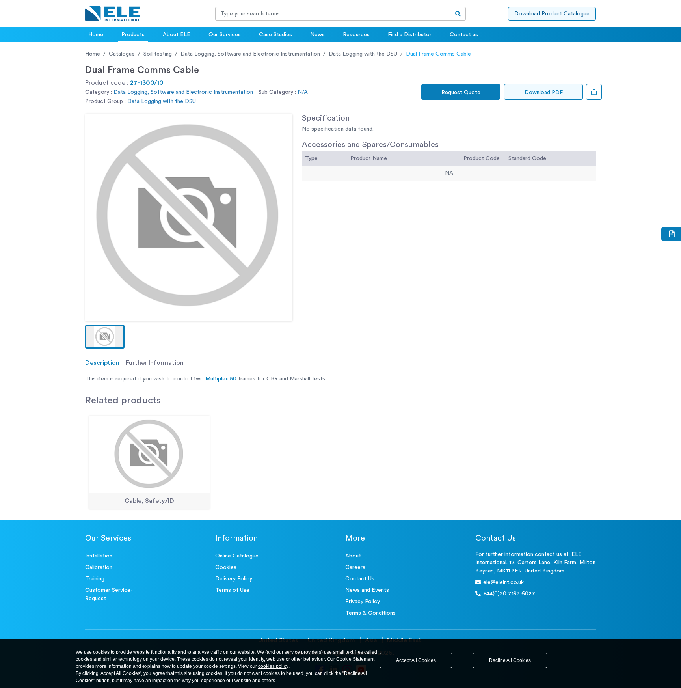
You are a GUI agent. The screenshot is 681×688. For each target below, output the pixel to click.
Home (95, 34)
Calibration (98, 567)
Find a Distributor (410, 34)
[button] (105, 337)
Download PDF (544, 92)
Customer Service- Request (109, 594)
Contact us (464, 34)
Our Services (224, 34)
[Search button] (458, 14)
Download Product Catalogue (552, 14)
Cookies (225, 567)
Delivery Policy (233, 579)
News (317, 34)
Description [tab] (102, 363)
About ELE (176, 34)
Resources (356, 34)
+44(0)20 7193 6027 (509, 594)
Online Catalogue (237, 556)
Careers (355, 567)
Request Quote (460, 92)
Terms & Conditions (370, 613)
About (353, 556)
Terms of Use (232, 590)
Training (94, 579)
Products (133, 34)
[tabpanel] (340, 379)
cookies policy (273, 666)
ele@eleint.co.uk (503, 582)
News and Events (367, 590)
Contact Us (359, 579)
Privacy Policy (362, 601)
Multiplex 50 (220, 379)
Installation (98, 556)
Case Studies (275, 34)
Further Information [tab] (155, 363)
